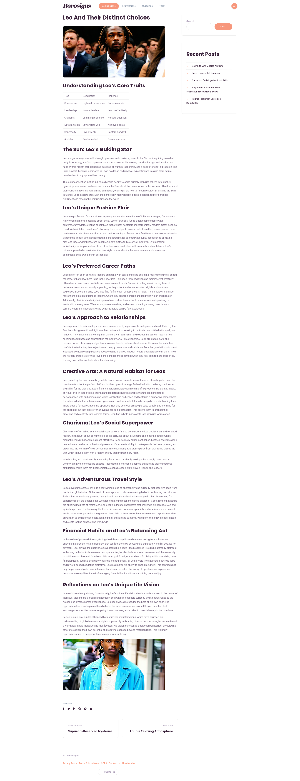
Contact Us (114, 763)
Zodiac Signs (109, 5)
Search (190, 21)
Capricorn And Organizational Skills (210, 80)
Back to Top (109, 772)
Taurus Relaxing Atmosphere (151, 731)
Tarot (162, 5)
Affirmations (129, 5)
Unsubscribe (128, 763)
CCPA (104, 763)
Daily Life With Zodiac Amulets (207, 65)
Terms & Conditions (89, 763)
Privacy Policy (70, 763)
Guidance (147, 5)
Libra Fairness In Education (206, 73)
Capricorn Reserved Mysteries (90, 731)
